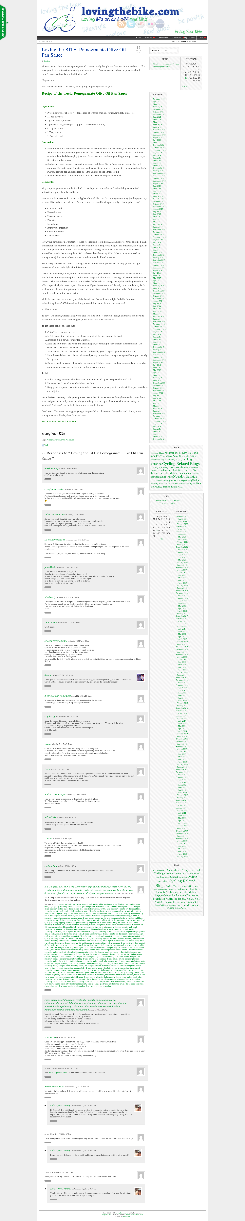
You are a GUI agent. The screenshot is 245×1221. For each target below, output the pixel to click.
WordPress (126, 1216)
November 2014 (159, 293)
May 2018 (157, 188)
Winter (180, 487)
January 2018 (158, 196)
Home (138, 38)
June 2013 (157, 337)
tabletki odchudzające (56, 794)
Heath (48, 743)
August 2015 (158, 270)
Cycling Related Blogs (181, 463)
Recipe (195, 480)
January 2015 (158, 288)
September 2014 (159, 298)
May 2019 (157, 160)
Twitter (174, 487)
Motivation (193, 473)
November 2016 (159, 232)
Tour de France (189, 905)
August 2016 (158, 240)
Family (165, 467)
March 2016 (157, 252)
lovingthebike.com (122, 1213)
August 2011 (158, 393)
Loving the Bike (160, 472)
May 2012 (157, 370)
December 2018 (159, 173)
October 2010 (158, 419)
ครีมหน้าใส (50, 817)
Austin (176, 456)
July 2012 (157, 365)
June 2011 (157, 398)
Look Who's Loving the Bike (185, 470)
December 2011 (159, 383)
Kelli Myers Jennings (60, 1105)
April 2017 (157, 219)
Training (166, 487)
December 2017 (159, 199)
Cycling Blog (177, 460)
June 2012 (157, 367)
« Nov (184, 86)
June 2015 (157, 275)
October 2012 (158, 357)
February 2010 (158, 439)
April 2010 (157, 434)
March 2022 (157, 104)
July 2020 (157, 140)
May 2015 (157, 278)
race (185, 481)
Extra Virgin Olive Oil (58, 1073)
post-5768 (50, 567)
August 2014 (158, 301)
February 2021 (158, 125)
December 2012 (159, 352)
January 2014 (158, 319)
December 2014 (159, 291)
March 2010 (157, 437)
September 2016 (159, 237)
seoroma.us (50, 1037)
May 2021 (157, 119)
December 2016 (159, 229)
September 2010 (159, 421)
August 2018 (158, 183)
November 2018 (159, 176)
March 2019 (157, 165)
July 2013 (157, 334)
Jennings (47, 61)
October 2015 (158, 265)
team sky (189, 484)
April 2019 (157, 163)
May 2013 (157, 339)
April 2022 (157, 102)
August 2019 (158, 153)
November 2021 (159, 109)
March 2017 (157, 222)
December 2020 (159, 130)
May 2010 (157, 431)
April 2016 (157, 250)
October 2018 (158, 178)
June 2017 (157, 214)
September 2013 (159, 329)
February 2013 (158, 347)
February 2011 (158, 408)
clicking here (51, 865)
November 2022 (159, 99)
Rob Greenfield (172, 484)
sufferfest (182, 484)
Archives (147, 38)
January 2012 (158, 380)
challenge (161, 460)
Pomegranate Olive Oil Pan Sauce (60, 440)
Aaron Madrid (167, 456)
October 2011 (158, 388)
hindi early (50, 597)
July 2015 (157, 273)
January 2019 (158, 171)
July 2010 (157, 426)
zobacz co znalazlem (55, 514)
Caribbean (193, 456)
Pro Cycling (179, 480)
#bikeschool (163, 38)
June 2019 (157, 158)
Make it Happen (178, 472)
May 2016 (157, 247)
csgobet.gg (50, 716)
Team (200, 38)
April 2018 (157, 191)
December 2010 (159, 413)
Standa (48, 675)
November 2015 (159, 263)
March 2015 (157, 283)
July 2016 (157, 242)
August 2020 (158, 137)
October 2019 (158, 148)
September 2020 (159, 135)
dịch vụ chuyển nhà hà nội (58, 695)
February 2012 (158, 378)
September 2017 (159, 206)
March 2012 (157, 375)
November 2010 (159, 416)
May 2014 (157, 309)
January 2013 (158, 350)
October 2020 (158, 132)
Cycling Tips (156, 467)
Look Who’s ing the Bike (182, 38)
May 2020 (157, 142)
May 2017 (157, 217)
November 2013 (159, 324)
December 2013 (159, 321)
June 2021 (157, 117)
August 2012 (158, 362)
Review (161, 484)
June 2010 (157, 429)
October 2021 (158, 112)
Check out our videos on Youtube (166, 64)
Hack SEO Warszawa (55, 539)
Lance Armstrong (157, 470)
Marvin (48, 838)
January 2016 (158, 258)
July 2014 (157, 304)
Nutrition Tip (174, 898)
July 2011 (157, 396)
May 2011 (157, 401)
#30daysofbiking (157, 453)
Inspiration (194, 468)
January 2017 (158, 227)
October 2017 (158, 204)
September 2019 (159, 150)
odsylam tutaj (51, 468)
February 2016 (158, 255)
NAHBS (170, 477)
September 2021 (159, 114)
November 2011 (159, 385)
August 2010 (158, 424)
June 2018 (157, 186)
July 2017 (157, 212)
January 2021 (158, 127)
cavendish (154, 460)
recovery (154, 484)
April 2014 (157, 311)
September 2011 (159, 390)
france (171, 467)
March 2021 (157, 122)
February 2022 (158, 107)
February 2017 (158, 224)
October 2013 (158, 327)
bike (187, 456)
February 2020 (158, 145)
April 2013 (157, 342)
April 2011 (157, 403)
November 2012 (159, 355)
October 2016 (158, 235)
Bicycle (182, 456)
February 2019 (158, 168)
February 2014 (158, 316)
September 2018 (159, 181)
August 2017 (158, 209)
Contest (169, 459)
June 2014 (157, 306)
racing (190, 481)
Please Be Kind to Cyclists (165, 481)
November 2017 (159, 201)
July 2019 (157, 155)
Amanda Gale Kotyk (55, 1086)
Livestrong (168, 470)
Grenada (179, 467)
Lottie (47, 769)
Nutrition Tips (4, 22)
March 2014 (157, 314)
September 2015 (159, 268)
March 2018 (157, 194)
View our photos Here (161, 66)
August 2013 (158, 332)
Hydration (187, 467)
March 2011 (157, 406)
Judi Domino (51, 622)
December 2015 (159, 260)
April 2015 (157, 281)
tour (194, 484)
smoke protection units (56, 640)
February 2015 (158, 286)
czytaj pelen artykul (54, 489)
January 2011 (158, 411)
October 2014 (158, 296)
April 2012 (157, 373)
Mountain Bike (158, 476)
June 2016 (157, 245)
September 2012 (159, 360)
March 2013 (157, 344)
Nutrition (179, 476)
